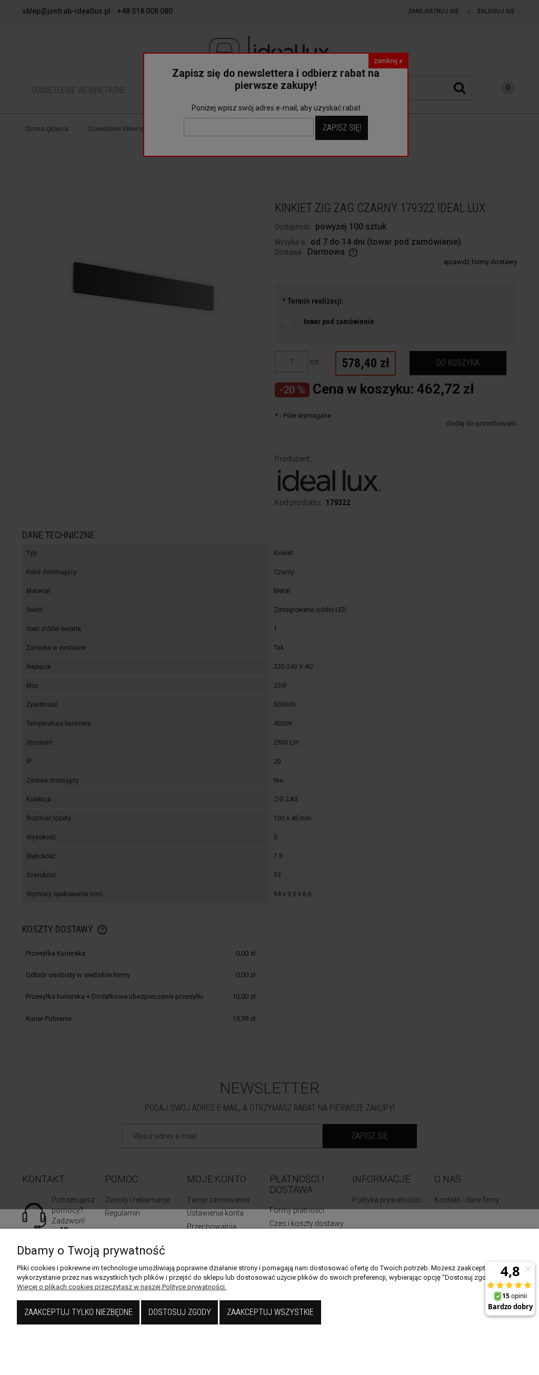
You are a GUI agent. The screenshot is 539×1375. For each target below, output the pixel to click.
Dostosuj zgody (179, 1312)
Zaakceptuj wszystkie (270, 1312)
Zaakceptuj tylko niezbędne (78, 1312)
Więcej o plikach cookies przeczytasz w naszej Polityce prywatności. (121, 1287)
